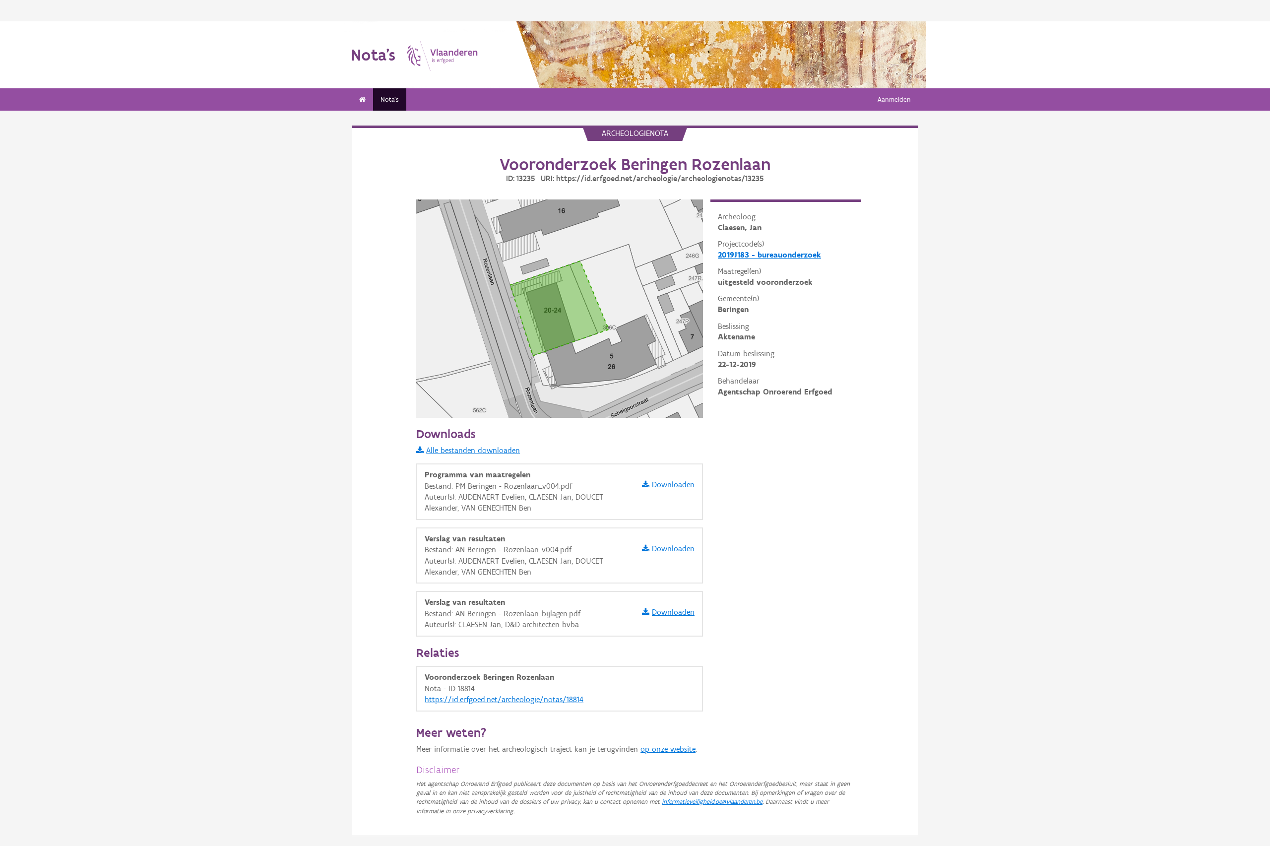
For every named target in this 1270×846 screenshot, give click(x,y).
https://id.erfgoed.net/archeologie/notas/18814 (504, 699)
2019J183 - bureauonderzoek (769, 255)
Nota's (390, 99)
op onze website (668, 749)
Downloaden (673, 484)
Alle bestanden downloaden (473, 450)
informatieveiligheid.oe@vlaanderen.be (712, 801)
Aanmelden (894, 99)
